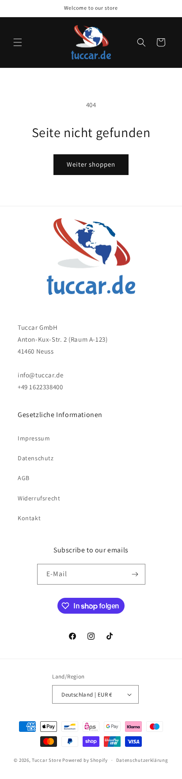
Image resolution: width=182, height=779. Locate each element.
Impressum (34, 438)
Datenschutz (36, 458)
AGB (24, 478)
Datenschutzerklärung (142, 760)
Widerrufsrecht (39, 498)
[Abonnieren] (135, 574)
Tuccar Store (46, 760)
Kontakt (29, 518)
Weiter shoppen (91, 164)
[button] (17, 42)
